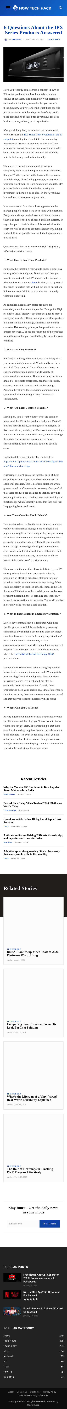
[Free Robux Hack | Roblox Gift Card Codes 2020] (12, 1311)
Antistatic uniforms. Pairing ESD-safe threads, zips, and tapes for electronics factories (33, 837)
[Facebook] (17, 766)
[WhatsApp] (41, 766)
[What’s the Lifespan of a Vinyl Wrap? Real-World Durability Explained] (33, 1065)
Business (7, 842)
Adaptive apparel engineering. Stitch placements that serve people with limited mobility (31, 853)
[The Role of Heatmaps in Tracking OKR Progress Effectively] (33, 1138)
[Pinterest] (33, 766)
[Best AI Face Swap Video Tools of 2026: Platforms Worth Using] (33, 921)
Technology (54, 40)
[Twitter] (25, 766)
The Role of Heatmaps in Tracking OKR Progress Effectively (30, 1170)
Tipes (6, 826)
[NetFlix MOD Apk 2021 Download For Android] (12, 1294)
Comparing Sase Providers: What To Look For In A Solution (31, 1025)
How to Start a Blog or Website (33, 1395)
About (11, 1391)
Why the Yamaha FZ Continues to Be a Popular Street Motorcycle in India (31, 789)
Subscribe (50, 1223)
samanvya (16, 40)
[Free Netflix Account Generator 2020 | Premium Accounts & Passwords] (12, 1277)
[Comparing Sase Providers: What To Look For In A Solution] (33, 993)
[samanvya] (6, 39)
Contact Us (22, 1391)
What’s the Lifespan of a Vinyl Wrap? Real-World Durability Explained (32, 1098)
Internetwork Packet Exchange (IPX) (34, 654)
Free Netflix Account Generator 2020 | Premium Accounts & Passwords (41, 1278)
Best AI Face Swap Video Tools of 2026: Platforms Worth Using (33, 953)
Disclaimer (35, 1391)
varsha (9, 960)
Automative (9, 794)
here (34, 282)
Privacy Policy (49, 1391)
